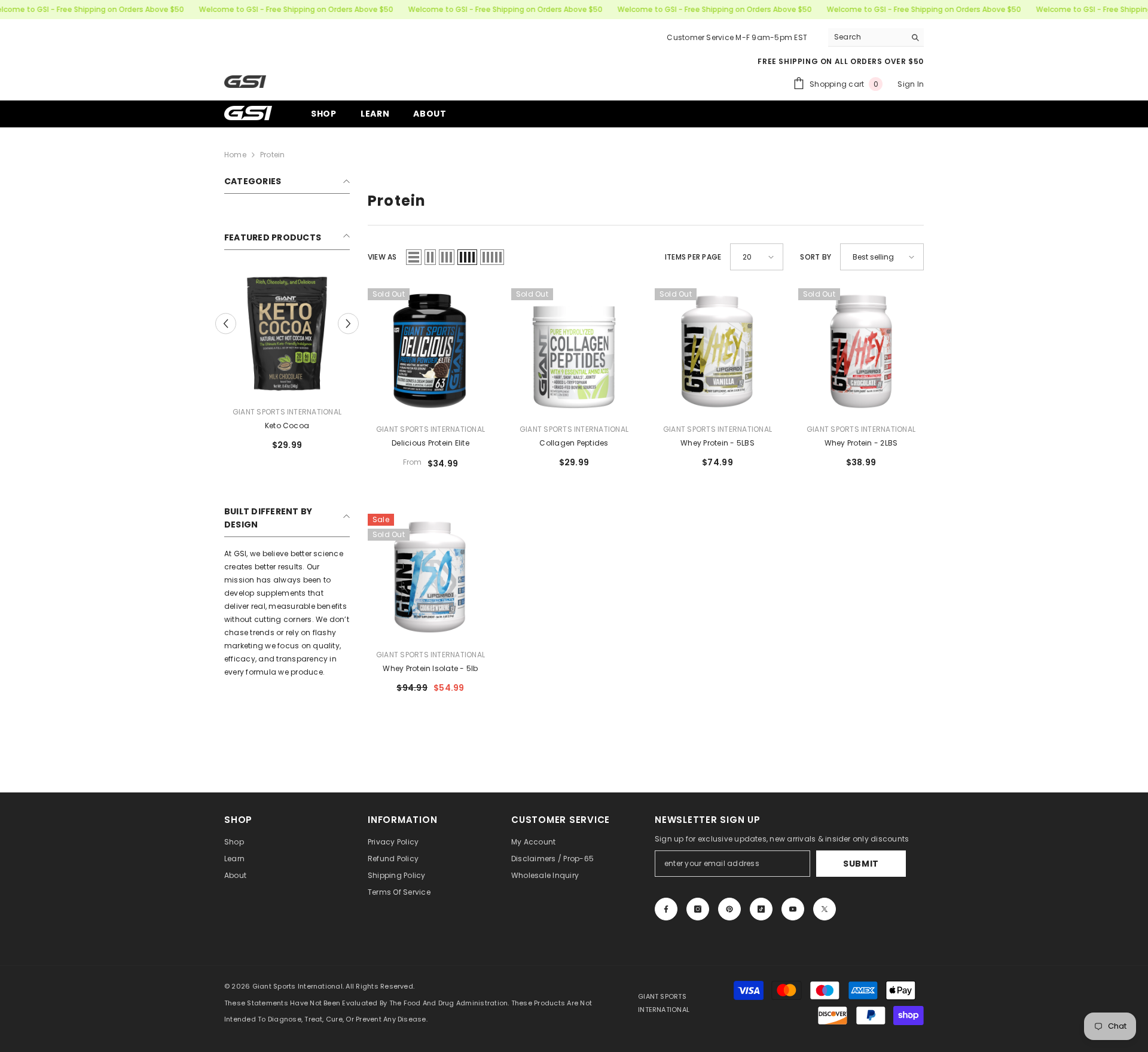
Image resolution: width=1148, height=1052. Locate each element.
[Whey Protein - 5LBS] (717, 351)
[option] (287, 365)
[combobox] (866, 37)
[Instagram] (697, 909)
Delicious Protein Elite (430, 443)
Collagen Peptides (573, 443)
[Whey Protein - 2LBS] (861, 351)
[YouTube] (792, 909)
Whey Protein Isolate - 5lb (430, 668)
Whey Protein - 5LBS (717, 443)
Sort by (815, 257)
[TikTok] (761, 909)
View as (382, 257)
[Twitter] (824, 909)
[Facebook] (666, 909)
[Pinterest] (729, 909)
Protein (272, 155)
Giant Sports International (287, 412)
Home (235, 155)
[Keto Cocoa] (287, 334)
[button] (225, 323)
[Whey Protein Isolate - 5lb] (430, 576)
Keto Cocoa (287, 425)
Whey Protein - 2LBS (861, 443)
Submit (861, 864)
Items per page (693, 257)
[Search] (876, 37)
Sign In (910, 84)
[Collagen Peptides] (574, 351)
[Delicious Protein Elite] (430, 351)
